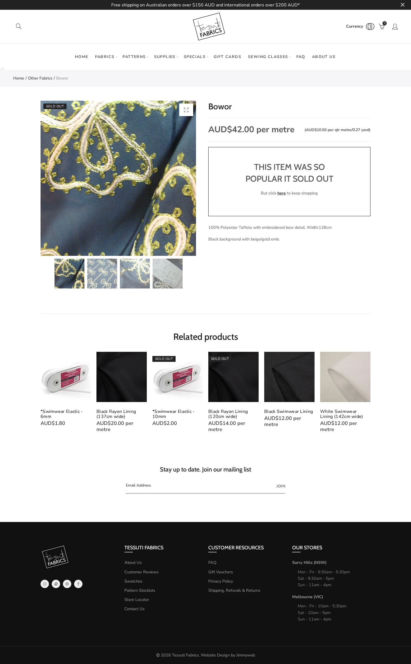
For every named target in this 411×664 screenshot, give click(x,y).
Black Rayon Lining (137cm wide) (116, 414)
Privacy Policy (220, 581)
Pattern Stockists (139, 590)
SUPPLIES (165, 56)
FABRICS (105, 56)
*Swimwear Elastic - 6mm (62, 414)
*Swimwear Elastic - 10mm (173, 414)
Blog (56, 584)
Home (81, 56)
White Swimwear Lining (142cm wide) (341, 414)
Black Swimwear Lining (288, 411)
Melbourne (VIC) (307, 597)
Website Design (215, 655)
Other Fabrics (40, 78)
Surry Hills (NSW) (309, 562)
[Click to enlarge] (186, 110)
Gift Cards (227, 56)
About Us (133, 562)
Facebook (78, 584)
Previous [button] (41, 395)
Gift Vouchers (220, 572)
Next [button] (369, 395)
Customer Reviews (141, 572)
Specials (195, 56)
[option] (118, 178)
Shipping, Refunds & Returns (234, 590)
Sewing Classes (268, 56)
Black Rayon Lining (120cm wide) (228, 414)
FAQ (300, 56)
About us (324, 56)
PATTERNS (134, 56)
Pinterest (67, 584)
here (281, 193)
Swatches (133, 581)
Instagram (45, 584)
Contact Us (134, 609)
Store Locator (136, 599)
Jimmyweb (245, 655)
